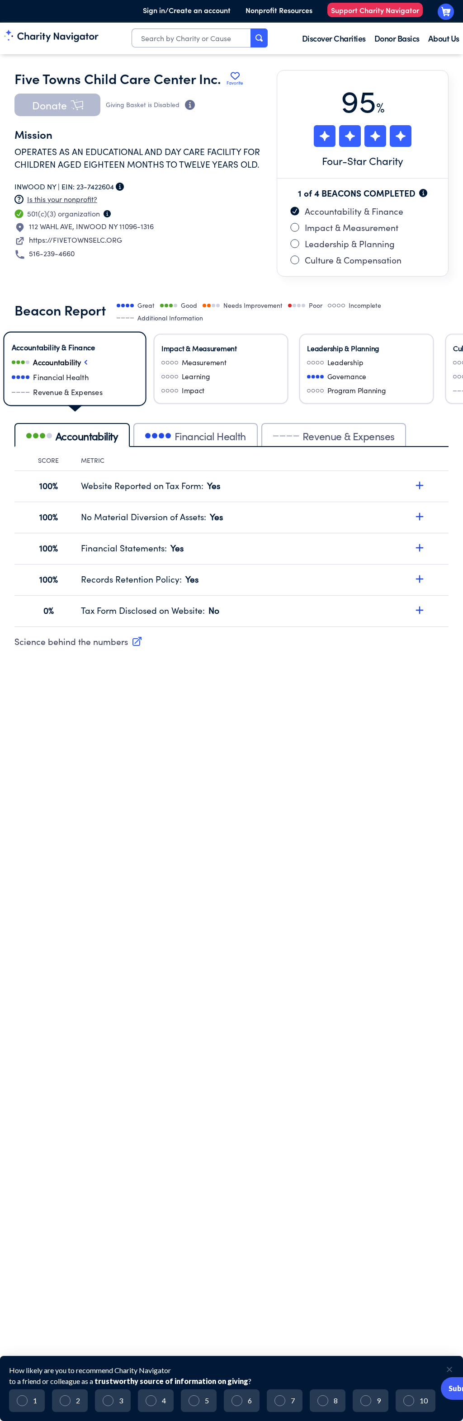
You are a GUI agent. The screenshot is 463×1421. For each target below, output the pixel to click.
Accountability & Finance (354, 211)
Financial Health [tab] (210, 436)
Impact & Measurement (351, 227)
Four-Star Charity (362, 160)
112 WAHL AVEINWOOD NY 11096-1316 (91, 226)
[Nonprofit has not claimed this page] (19, 199)
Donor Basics (397, 38)
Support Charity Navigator (375, 10)
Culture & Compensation (353, 259)
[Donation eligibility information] (190, 105)
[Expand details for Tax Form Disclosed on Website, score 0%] (419, 610)
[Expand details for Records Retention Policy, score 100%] (419, 579)
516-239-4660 (52, 253)
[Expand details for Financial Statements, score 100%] (419, 547)
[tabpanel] (231, 541)
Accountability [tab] (87, 436)
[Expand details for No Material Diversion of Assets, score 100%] (419, 516)
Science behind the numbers (71, 641)
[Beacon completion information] (423, 193)
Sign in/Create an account (187, 10)
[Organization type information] (107, 213)
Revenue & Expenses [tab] (348, 436)
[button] (57, 105)
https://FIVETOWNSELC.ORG (75, 240)
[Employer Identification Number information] (120, 187)
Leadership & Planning (350, 243)
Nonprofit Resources (279, 10)
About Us (443, 38)
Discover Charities (334, 38)
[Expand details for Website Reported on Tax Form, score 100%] (419, 485)
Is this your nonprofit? (62, 199)
